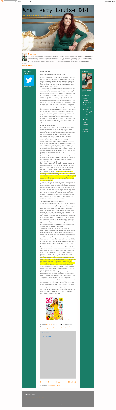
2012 (84, 127)
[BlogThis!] (66, 324)
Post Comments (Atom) (54, 385)
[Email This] (64, 324)
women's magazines (54, 328)
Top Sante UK (66, 320)
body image (51, 327)
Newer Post (44, 382)
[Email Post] (61, 324)
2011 (84, 129)
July (86, 109)
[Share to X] (68, 324)
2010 (84, 131)
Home (58, 382)
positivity (63, 327)
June (86, 117)
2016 (84, 98)
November (87, 102)
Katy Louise (33, 54)
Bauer (45, 327)
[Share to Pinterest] (71, 324)
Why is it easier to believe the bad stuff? (88, 113)
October (87, 104)
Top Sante (69, 327)
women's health (44, 328)
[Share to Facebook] (69, 324)
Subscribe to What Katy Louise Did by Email (34, 397)
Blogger (63, 404)
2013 (84, 124)
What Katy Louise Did (55, 10)
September (87, 107)
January (87, 119)
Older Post (72, 382)
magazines (58, 327)
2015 (84, 100)
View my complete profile (28, 65)
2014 (84, 122)
